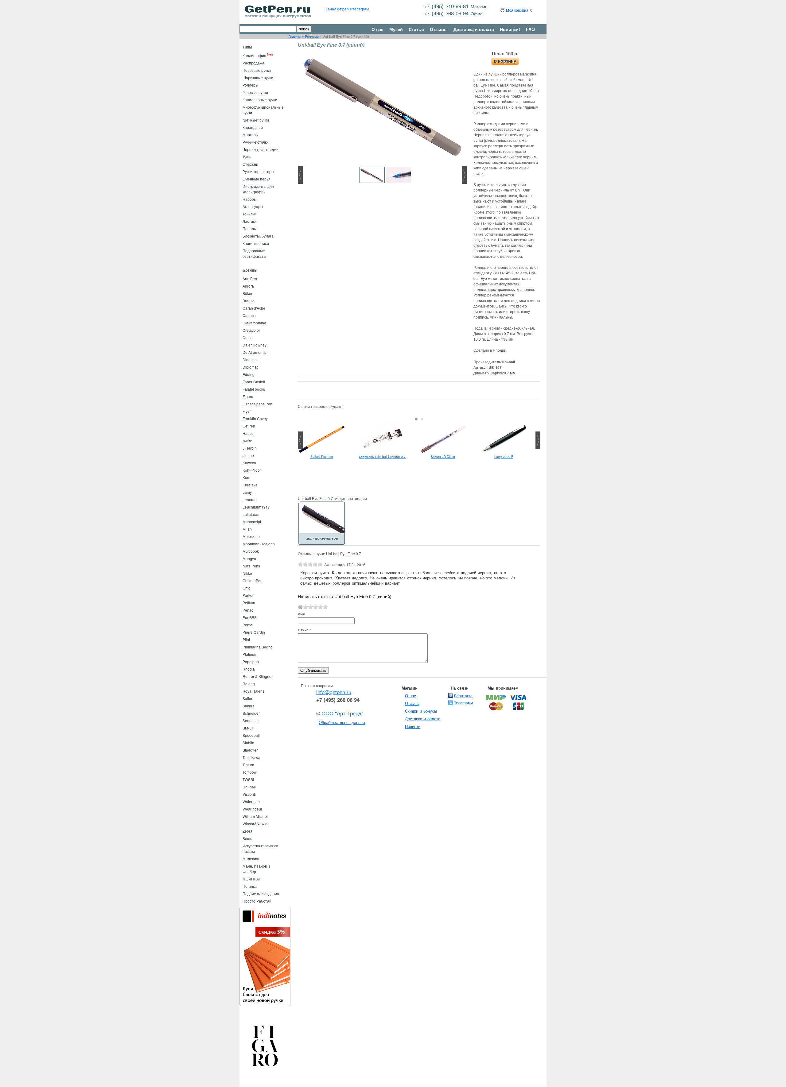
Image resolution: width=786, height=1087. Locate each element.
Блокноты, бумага (258, 235)
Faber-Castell (254, 381)
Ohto (247, 587)
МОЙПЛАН (252, 878)
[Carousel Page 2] (422, 419)
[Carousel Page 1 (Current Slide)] (416, 419)
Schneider (251, 713)
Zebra (247, 831)
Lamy (247, 492)
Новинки (412, 726)
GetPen (249, 425)
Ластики (250, 221)
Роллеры (312, 36)
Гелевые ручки (255, 92)
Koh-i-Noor (252, 470)
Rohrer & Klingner (258, 676)
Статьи (416, 29)
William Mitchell (256, 816)
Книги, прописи (256, 243)
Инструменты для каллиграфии (258, 189)
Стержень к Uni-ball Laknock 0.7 (382, 457)
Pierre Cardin (254, 632)
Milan (247, 529)
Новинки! (510, 29)
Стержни (250, 164)
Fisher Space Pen (257, 403)
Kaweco (249, 462)
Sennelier (251, 720)
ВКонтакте (463, 695)
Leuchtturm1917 (256, 506)
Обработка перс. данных (342, 722)
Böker (247, 293)
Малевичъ (251, 858)
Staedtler (250, 749)
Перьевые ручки (257, 70)
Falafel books (254, 389)
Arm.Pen (250, 278)
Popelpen (251, 661)
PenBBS (250, 617)
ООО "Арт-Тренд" (342, 713)
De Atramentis (254, 352)
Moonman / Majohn (259, 543)
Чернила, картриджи (260, 149)
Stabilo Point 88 (321, 457)
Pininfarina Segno (258, 646)
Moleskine (251, 536)
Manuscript (252, 521)
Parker (248, 595)
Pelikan (249, 602)
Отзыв (304, 630)
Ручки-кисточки (256, 142)
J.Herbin (250, 448)
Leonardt (250, 499)
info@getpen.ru (333, 692)
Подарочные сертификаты (254, 253)
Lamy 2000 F (503, 457)
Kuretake (250, 484)
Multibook (251, 551)
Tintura (248, 764)
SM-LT (248, 727)
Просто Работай (257, 900)
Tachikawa (251, 757)
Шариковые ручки (258, 77)
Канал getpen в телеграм (347, 8)
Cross (247, 337)
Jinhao (248, 455)
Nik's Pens (251, 565)
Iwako (247, 440)
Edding (249, 374)
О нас (377, 29)
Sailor (247, 698)
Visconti (249, 794)
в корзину (505, 61)
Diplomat (250, 366)
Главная (295, 36)
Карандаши (253, 127)
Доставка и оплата (473, 29)
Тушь (247, 156)
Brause (249, 300)
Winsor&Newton (256, 823)
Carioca (249, 315)
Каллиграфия (254, 55)
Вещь (247, 838)
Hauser (249, 433)
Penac (248, 610)
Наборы (250, 199)
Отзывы (439, 29)
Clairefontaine (254, 322)
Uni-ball (249, 786)
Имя (301, 614)
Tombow (250, 772)
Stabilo (248, 742)
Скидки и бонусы (421, 711)
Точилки (249, 213)
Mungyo (249, 558)
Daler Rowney (255, 344)
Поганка (250, 886)
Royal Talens (253, 691)
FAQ (530, 29)
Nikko (247, 573)
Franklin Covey (255, 418)
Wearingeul (252, 808)
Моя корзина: (517, 10)
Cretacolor (251, 330)
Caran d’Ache (254, 308)
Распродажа (253, 62)
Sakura (249, 705)
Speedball (251, 735)
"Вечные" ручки (256, 119)
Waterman (251, 801)
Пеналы (250, 228)
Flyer (247, 411)
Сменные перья (256, 178)
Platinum (250, 654)
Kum (246, 477)
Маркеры (251, 134)
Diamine (250, 359)
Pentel (248, 624)
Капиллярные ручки (260, 99)
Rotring (249, 683)
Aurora (248, 285)
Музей (396, 29)
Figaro (248, 396)
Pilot (246, 639)
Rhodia (249, 668)
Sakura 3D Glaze (443, 457)
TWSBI (248, 779)
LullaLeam (251, 514)
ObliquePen (253, 580)
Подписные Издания (261, 893)
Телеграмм (463, 702)
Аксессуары (253, 206)
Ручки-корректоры (258, 171)
